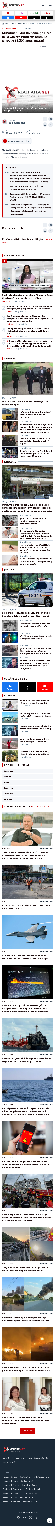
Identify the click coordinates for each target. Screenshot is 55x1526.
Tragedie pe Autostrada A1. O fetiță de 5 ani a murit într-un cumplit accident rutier (26, 1269)
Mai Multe (27, 1431)
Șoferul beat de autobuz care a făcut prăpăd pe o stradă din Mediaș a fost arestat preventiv (35, 651)
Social (9, 312)
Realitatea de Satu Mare (11, 1501)
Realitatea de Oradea (29, 1485)
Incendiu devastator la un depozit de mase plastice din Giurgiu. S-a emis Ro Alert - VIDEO (26, 1369)
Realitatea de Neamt (10, 1481)
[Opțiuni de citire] (49, 1520)
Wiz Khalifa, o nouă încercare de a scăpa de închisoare (36, 637)
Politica (10, 324)
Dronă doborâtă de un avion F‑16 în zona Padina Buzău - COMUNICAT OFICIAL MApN (30, 196)
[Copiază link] (45, 119)
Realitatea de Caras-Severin (13, 1489)
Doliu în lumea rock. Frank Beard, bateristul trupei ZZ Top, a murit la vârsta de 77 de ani (36, 453)
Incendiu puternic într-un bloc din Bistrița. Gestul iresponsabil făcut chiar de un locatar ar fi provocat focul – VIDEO (26, 1217)
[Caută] (43, 5)
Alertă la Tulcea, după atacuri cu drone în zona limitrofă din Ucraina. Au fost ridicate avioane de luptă (25, 1164)
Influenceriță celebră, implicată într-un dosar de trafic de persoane (35, 415)
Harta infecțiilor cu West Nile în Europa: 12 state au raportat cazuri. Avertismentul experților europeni (35, 549)
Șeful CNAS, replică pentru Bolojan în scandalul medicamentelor (33, 521)
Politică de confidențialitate (38, 1458)
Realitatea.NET (17, 122)
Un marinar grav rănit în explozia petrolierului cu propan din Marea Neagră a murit (27, 1060)
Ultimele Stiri (21, 24)
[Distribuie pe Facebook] (50, 119)
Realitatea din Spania (30, 1501)
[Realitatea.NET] (13, 5)
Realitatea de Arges (10, 1497)
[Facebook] (8, 17)
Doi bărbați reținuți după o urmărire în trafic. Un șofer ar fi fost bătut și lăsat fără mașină (26, 614)
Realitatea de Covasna (11, 1485)
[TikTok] (47, 17)
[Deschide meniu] (50, 5)
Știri (13, 24)
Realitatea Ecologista (41, 1477)
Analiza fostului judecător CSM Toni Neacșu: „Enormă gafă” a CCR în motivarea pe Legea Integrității (35, 664)
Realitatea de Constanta (11, 1493)
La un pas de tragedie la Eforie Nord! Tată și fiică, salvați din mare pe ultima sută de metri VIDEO (29, 331)
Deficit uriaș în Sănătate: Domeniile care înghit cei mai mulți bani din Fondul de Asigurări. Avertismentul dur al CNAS (36, 535)
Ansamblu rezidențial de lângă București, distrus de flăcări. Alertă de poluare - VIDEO (25, 1319)
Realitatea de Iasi (26, 1497)
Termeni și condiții (18, 1458)
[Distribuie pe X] (50, 124)
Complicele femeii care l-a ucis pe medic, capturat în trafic (35, 624)
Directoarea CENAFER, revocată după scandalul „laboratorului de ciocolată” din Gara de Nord (25, 1420)
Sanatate (6, 302)
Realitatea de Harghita (34, 1489)
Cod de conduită (9, 1462)
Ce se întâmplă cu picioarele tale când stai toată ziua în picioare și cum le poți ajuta (36, 561)
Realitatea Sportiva (10, 1477)
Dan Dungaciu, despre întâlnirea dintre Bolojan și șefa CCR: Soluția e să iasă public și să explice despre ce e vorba (30, 319)
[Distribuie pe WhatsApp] (45, 124)
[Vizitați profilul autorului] (4, 121)
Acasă (6, 24)
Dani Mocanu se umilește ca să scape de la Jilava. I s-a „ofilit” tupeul (35, 441)
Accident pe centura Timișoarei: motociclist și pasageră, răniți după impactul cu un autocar (29, 307)
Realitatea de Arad (30, 1493)
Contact (6, 1458)
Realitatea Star (25, 1477)
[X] (34, 17)
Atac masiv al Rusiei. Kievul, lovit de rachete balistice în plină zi (27, 188)
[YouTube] (21, 17)
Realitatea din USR (27, 1481)
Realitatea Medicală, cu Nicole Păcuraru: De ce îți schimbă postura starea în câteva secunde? (27, 298)
